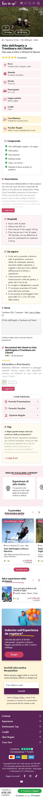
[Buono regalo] (22, 3)
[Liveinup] (9, 3)
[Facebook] (24, 776)
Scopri (14, 654)
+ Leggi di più (8, 210)
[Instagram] (30, 776)
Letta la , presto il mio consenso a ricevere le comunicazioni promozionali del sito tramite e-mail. (22, 700)
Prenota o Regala (31, 791)
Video (9, 32)
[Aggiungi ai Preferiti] (6, 27)
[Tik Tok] (36, 776)
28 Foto (23, 32)
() (22, 57)
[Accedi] (34, 3)
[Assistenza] (25, 3)
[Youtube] (21, 782)
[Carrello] (29, 3)
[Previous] (33, 512)
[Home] (3, 40)
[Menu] (38, 3)
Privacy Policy (18, 697)
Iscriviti (21, 691)
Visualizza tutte (21, 569)
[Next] (38, 512)
